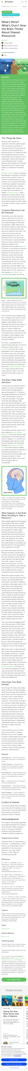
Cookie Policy (17, 1055)
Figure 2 (4, 434)
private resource (8, 173)
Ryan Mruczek (5, 928)
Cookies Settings (14, 1067)
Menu (24, 6)
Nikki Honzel (5, 936)
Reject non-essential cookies (14, 1064)
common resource (13, 192)
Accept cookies (14, 1060)
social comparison (8, 666)
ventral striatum (17, 432)
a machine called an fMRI (17, 366)
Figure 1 (21, 246)
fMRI (3, 369)
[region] (14, 1057)
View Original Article (14, 979)
